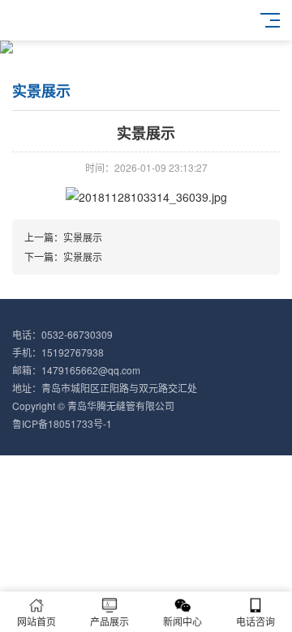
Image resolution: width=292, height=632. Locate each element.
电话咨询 (255, 621)
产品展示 (109, 621)
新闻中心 (182, 621)
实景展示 (82, 237)
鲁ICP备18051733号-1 (62, 423)
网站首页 (36, 621)
